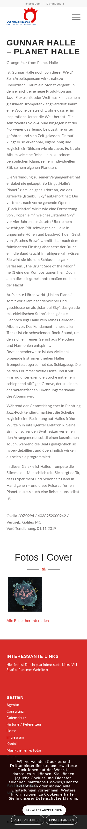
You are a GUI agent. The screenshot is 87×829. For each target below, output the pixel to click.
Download (12, 582)
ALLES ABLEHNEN (27, 819)
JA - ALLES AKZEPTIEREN (44, 810)
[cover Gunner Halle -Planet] (25, 594)
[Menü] (73, 16)
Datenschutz (55, 3)
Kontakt (13, 744)
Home (11, 731)
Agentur (13, 705)
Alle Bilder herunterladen (28, 621)
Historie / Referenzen (24, 724)
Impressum (33, 3)
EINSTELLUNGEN (61, 819)
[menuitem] (32, 3)
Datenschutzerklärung (56, 798)
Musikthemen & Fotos (24, 750)
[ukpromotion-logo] (36, 16)
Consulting (15, 711)
